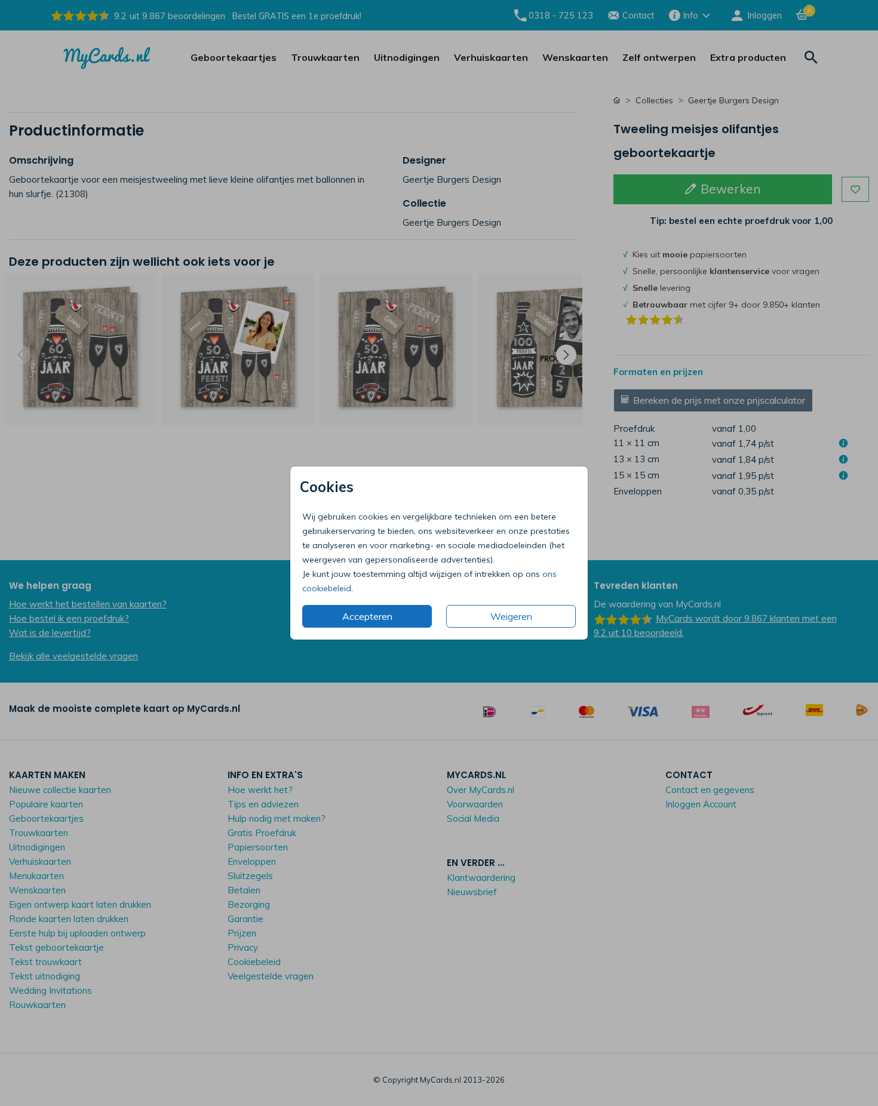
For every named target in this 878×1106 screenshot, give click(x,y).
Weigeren (511, 616)
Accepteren (367, 616)
